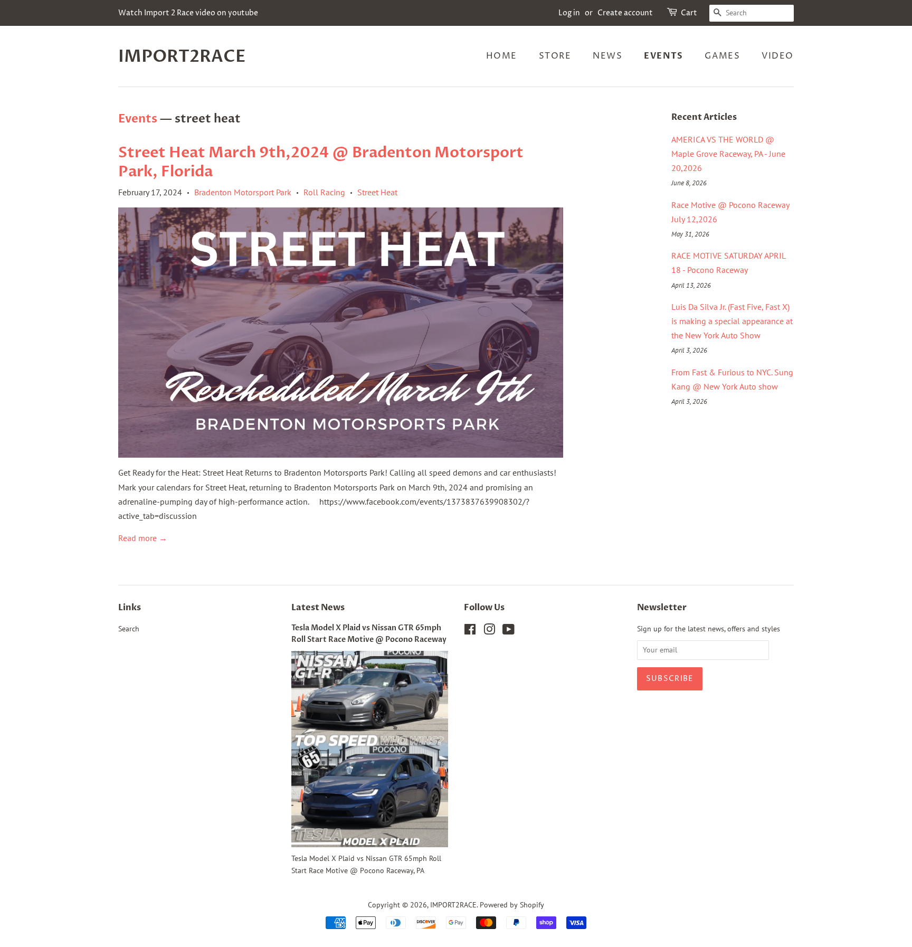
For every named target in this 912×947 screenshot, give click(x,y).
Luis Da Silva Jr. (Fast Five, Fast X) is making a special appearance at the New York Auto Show (732, 320)
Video (778, 56)
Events (663, 56)
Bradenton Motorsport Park (242, 192)
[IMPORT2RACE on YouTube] (508, 631)
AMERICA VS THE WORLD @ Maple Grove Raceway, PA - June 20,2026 (728, 153)
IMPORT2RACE (182, 56)
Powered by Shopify (512, 905)
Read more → (142, 538)
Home (501, 56)
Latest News (318, 607)
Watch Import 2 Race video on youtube (188, 13)
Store (555, 56)
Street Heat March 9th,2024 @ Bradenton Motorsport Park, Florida (321, 162)
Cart (689, 13)
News (607, 56)
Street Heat (377, 192)
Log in (569, 13)
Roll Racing (324, 192)
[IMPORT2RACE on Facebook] (470, 631)
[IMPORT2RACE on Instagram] (489, 631)
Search (128, 628)
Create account (625, 13)
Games (722, 56)
